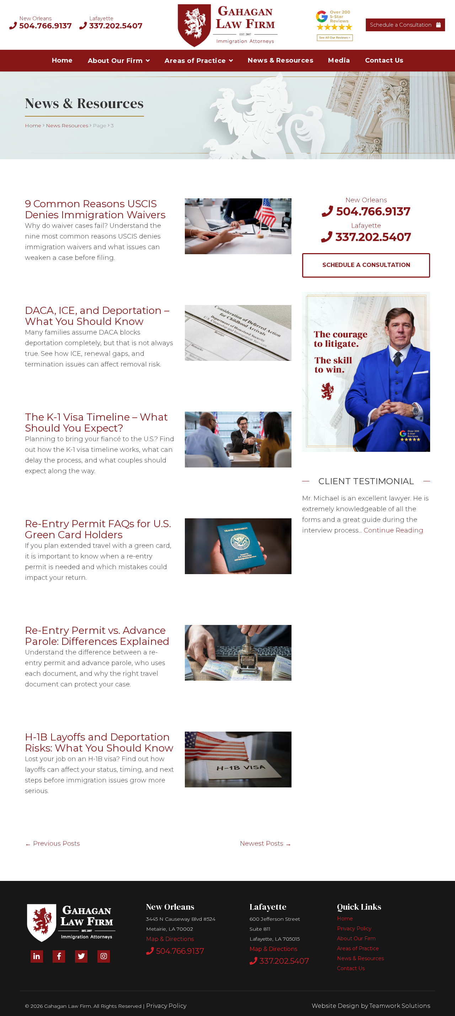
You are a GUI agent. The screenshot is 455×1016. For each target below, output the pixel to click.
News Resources (67, 125)
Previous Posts (52, 843)
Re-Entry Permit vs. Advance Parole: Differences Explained (97, 635)
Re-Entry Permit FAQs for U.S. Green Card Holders (98, 529)
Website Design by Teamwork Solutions (371, 1005)
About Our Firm (115, 61)
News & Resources (280, 60)
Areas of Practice (195, 61)
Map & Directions (170, 939)
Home (62, 60)
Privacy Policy (354, 928)
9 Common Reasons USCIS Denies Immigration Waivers (95, 209)
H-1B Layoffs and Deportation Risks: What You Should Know (99, 742)
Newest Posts (265, 843)
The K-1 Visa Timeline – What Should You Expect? (96, 422)
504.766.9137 (44, 25)
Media (339, 60)
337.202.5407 (115, 25)
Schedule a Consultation (402, 25)
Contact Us (384, 60)
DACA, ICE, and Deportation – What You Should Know (97, 315)
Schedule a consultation (366, 265)
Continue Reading (393, 530)
